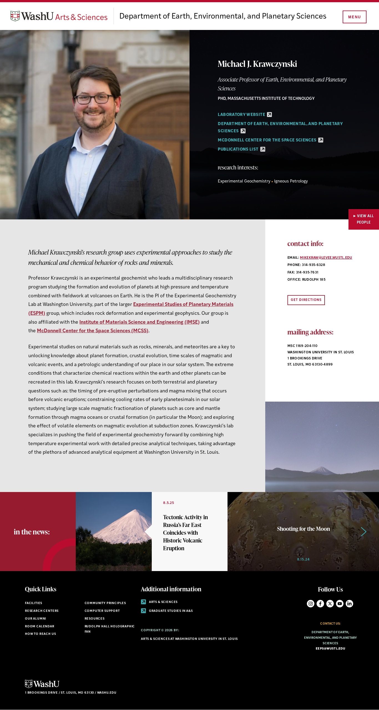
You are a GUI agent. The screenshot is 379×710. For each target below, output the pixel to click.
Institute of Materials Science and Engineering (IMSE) (139, 322)
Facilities (33, 603)
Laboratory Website (242, 115)
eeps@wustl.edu (330, 648)
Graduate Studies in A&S (170, 611)
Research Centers (42, 611)
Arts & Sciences (163, 602)
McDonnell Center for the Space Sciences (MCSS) (92, 331)
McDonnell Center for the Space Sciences (267, 140)
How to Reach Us (40, 634)
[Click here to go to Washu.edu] (42, 687)
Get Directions (306, 300)
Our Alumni (35, 618)
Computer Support (102, 611)
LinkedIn (349, 603)
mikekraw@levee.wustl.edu (326, 258)
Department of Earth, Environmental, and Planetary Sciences (223, 17)
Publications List (238, 150)
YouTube (339, 603)
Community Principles (105, 603)
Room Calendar (39, 626)
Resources (95, 618)
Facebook (320, 603)
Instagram (310, 603)
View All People (365, 219)
